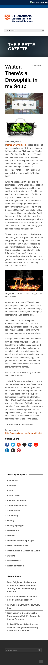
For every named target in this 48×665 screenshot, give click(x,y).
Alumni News (13, 495)
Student (11, 555)
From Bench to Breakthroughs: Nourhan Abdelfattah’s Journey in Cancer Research (23, 616)
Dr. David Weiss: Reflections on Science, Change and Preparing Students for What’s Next (22, 627)
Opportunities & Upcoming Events (23, 550)
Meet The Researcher (17, 545)
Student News (14, 560)
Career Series (13, 510)
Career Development (17, 505)
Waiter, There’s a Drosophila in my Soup (21, 76)
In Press (11, 535)
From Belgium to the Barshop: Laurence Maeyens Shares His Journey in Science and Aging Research (22, 587)
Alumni (10, 490)
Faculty (10, 520)
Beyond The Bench (16, 500)
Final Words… (14, 530)
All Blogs (11, 485)
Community (12, 515)
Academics (12, 480)
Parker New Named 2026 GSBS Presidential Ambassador (22, 598)
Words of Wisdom (15, 565)
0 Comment (37, 66)
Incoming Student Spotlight (20, 540)
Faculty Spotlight (15, 525)
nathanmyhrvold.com (16, 144)
